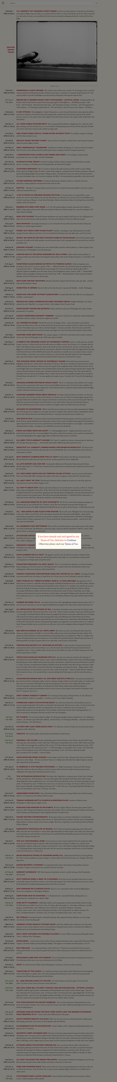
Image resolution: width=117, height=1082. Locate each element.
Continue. (72, 540)
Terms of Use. (71, 544)
